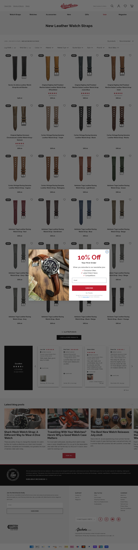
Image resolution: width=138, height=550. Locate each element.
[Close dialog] (107, 251)
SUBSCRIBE (89, 288)
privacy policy (86, 296)
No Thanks (89, 293)
